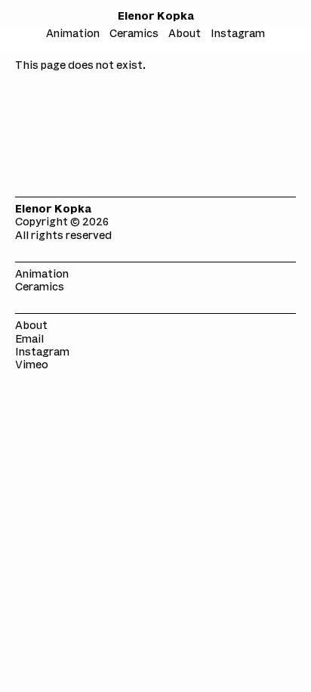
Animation (42, 275)
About (31, 326)
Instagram (42, 352)
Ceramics (39, 287)
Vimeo (31, 365)
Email (29, 340)
